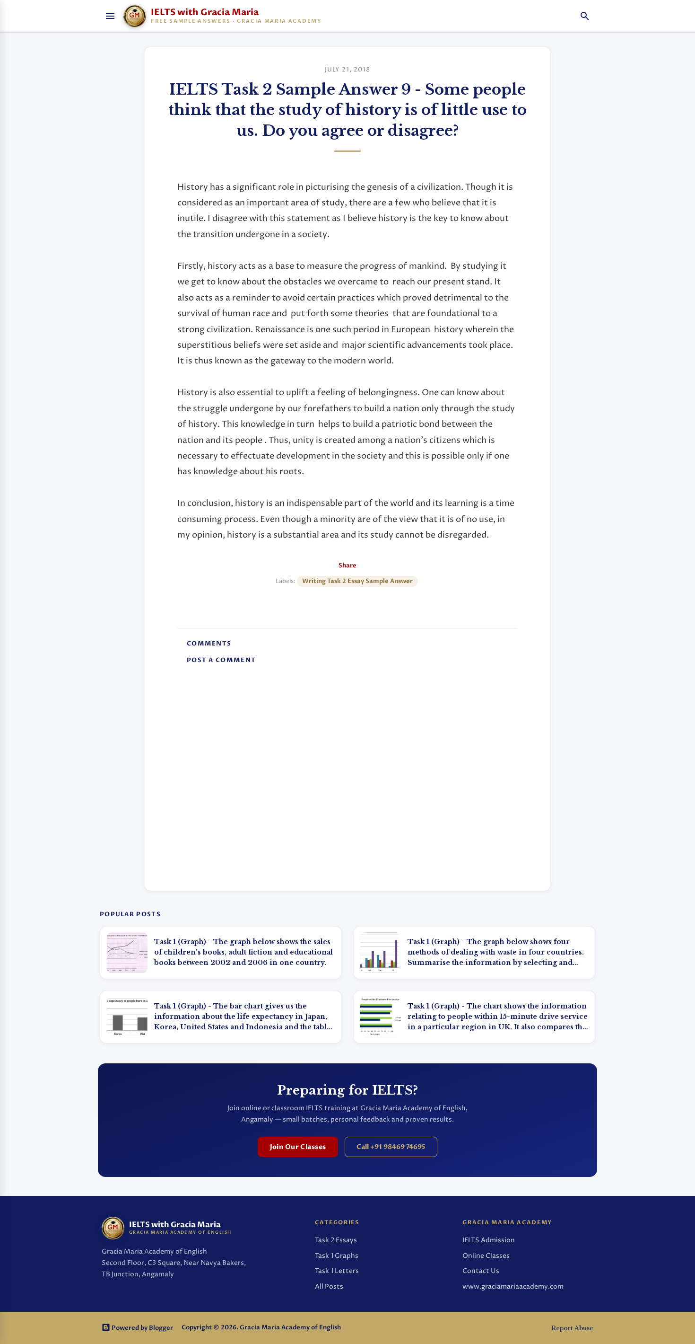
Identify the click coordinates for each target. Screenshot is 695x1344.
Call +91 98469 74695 (391, 1146)
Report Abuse (572, 1328)
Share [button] (347, 566)
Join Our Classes (298, 1146)
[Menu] (110, 16)
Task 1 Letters (337, 1271)
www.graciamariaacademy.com (513, 1286)
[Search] (584, 16)
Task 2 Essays (336, 1240)
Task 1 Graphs (336, 1256)
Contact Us (480, 1271)
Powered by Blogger (141, 1328)
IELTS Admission (488, 1240)
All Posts (329, 1286)
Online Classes (486, 1256)
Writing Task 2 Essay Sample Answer (357, 581)
